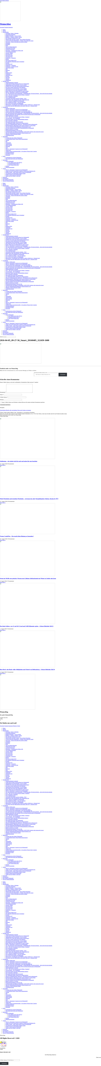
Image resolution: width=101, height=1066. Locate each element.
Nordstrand (7, 74)
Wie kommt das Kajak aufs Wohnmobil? (14, 121)
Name (1, 394)
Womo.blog (5, 24)
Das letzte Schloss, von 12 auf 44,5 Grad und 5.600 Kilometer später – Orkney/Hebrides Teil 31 (26, 626)
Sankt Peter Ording (9, 67)
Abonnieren (62, 374)
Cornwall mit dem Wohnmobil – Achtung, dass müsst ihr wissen (19, 40)
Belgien (7, 59)
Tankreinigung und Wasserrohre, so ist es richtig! (16, 85)
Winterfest (7, 146)
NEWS (4, 30)
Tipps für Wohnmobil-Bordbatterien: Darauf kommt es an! (18, 126)
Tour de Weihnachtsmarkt (11, 46)
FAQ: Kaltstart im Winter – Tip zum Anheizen (15, 102)
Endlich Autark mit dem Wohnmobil (13, 174)
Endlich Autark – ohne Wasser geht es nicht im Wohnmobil (18, 172)
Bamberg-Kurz (8, 72)
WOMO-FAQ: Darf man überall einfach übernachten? (17, 86)
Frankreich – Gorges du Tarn (11, 66)
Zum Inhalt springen (4, 0)
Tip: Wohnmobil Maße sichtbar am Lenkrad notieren (16, 123)
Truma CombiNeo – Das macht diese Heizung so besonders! (17, 536)
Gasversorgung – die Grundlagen (12, 118)
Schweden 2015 (9, 56)
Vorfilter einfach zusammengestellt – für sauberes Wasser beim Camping (21, 151)
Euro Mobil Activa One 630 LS (15, 162)
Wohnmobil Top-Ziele (10, 48)
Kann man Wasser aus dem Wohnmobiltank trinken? (16, 119)
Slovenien (7, 77)
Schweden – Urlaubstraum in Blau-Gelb (14, 50)
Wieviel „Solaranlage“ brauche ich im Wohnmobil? (16, 92)
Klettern (7, 166)
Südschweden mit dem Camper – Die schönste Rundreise (17, 39)
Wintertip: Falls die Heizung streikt (13, 134)
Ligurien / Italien (9, 53)
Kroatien (7, 62)
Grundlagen (5, 107)
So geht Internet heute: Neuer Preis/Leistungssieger (16, 139)
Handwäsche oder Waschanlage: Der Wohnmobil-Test (17, 99)
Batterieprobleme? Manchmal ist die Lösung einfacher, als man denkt (20, 125)
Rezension (7, 155)
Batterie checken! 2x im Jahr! (11, 129)
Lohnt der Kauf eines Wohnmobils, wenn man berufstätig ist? (18, 112)
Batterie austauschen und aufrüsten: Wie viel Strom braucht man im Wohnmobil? (22, 114)
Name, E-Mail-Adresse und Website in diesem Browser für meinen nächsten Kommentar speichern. (23, 402)
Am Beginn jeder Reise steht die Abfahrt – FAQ (15, 98)
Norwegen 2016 (9, 55)
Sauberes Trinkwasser (10, 108)
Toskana (7, 78)
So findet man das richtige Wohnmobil (13, 137)
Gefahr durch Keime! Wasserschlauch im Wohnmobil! (17, 83)
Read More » (3, 465)
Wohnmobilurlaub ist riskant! (11, 82)
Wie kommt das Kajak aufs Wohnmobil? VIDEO (16, 89)
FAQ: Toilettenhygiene (10, 97)
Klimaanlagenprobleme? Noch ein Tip (13, 130)
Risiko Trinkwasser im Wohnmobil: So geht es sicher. (17, 91)
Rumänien (7, 44)
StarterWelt (5, 136)
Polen (6, 45)
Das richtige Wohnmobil (8, 179)
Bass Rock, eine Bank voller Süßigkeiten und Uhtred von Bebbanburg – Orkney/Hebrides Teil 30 (27, 669)
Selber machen (8, 145)
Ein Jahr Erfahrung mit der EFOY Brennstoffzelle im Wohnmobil (19, 128)
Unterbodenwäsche (9, 135)
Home (4, 29)
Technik (7, 140)
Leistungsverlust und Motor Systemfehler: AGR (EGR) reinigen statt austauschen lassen (24, 131)
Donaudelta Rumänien (10, 34)
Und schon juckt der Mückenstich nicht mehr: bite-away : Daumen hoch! (21, 105)
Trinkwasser (8, 150)
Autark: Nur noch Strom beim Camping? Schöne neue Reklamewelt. (20, 171)
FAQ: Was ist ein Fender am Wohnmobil (14, 103)
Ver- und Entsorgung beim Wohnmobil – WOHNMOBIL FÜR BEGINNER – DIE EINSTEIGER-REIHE (28, 93)
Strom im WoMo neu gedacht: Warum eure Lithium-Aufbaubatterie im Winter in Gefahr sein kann (28, 578)
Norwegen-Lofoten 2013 (10, 60)
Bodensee (7, 70)
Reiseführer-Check (9, 153)
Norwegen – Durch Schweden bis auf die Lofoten (16, 42)
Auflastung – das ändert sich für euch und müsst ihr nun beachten (18, 461)
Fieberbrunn (8, 80)
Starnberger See (8, 75)
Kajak (4, 156)
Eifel (6, 69)
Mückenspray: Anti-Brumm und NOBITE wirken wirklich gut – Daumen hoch (22, 104)
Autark (4, 168)
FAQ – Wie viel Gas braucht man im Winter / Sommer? (17, 94)
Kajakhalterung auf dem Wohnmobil (13, 157)
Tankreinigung (8, 144)
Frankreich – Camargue (10, 58)
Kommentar (3, 392)
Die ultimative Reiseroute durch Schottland (14, 61)
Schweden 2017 (9, 54)
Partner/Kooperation (9, 167)
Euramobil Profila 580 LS (13, 163)
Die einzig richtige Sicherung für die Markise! (15, 87)
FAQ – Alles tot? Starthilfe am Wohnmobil (14, 101)
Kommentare (5, 178)
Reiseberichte (6, 32)
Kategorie (5, 177)
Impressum (5, 160)
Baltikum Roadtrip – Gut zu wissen (13, 35)
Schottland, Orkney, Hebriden (11, 33)
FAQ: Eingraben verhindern (11, 96)
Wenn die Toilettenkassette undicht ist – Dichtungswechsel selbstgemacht (21, 124)
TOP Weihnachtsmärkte (10, 51)
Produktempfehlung (9, 152)
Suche (1, 336)
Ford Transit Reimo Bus (13, 164)
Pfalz (6, 71)
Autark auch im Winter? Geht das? (12, 176)
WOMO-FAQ (6, 81)
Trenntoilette (8, 142)
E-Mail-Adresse (4, 397)
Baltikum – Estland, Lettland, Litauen (13, 37)
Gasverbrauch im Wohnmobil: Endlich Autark (15, 173)
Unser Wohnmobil (9, 161)
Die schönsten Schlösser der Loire (12, 38)
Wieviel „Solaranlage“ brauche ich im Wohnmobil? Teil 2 (17, 110)
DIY (6, 141)
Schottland (7, 43)
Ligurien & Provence (10, 49)
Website (1, 399)
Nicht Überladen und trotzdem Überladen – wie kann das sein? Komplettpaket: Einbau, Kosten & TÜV (29, 498)
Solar (6, 147)
